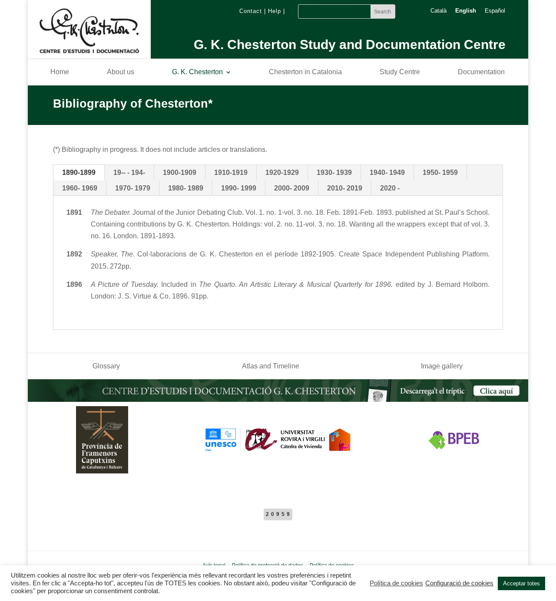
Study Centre (400, 72)
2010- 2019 (344, 188)
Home (59, 72)
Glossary (106, 366)
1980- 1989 (185, 188)
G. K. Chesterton (197, 72)
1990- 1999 (238, 188)
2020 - (390, 188)
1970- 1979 (132, 188)
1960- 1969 (79, 188)
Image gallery (442, 366)
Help (274, 11)
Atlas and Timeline (270, 366)
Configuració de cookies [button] (459, 583)
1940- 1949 (387, 172)
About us (120, 72)
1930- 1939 (334, 172)
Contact (250, 11)
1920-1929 (282, 172)
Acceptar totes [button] (521, 583)
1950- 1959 (440, 172)
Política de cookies (396, 583)
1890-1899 (79, 172)
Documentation (481, 72)
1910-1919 (231, 172)
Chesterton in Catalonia (305, 72)
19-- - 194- (129, 172)
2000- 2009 (291, 188)
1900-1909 (179, 172)
